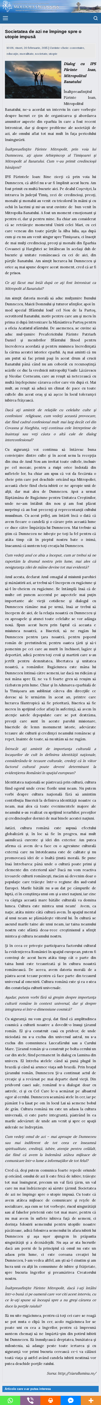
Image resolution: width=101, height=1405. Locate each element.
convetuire (77, 48)
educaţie (12, 53)
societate (41, 53)
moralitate (27, 53)
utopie (53, 53)
